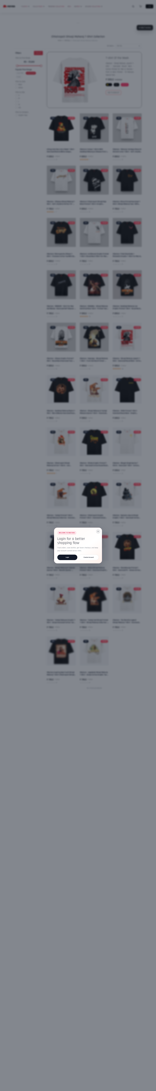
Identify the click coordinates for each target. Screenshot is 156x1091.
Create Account (89, 557)
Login (67, 557)
